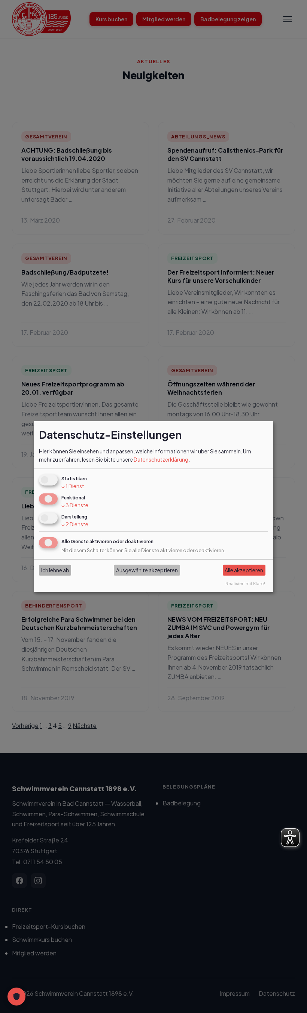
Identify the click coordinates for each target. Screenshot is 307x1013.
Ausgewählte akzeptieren (147, 570)
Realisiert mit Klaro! (245, 582)
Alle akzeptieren (244, 570)
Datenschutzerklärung (161, 459)
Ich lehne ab (55, 570)
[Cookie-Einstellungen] (16, 997)
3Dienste (74, 505)
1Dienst (72, 486)
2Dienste (74, 524)
